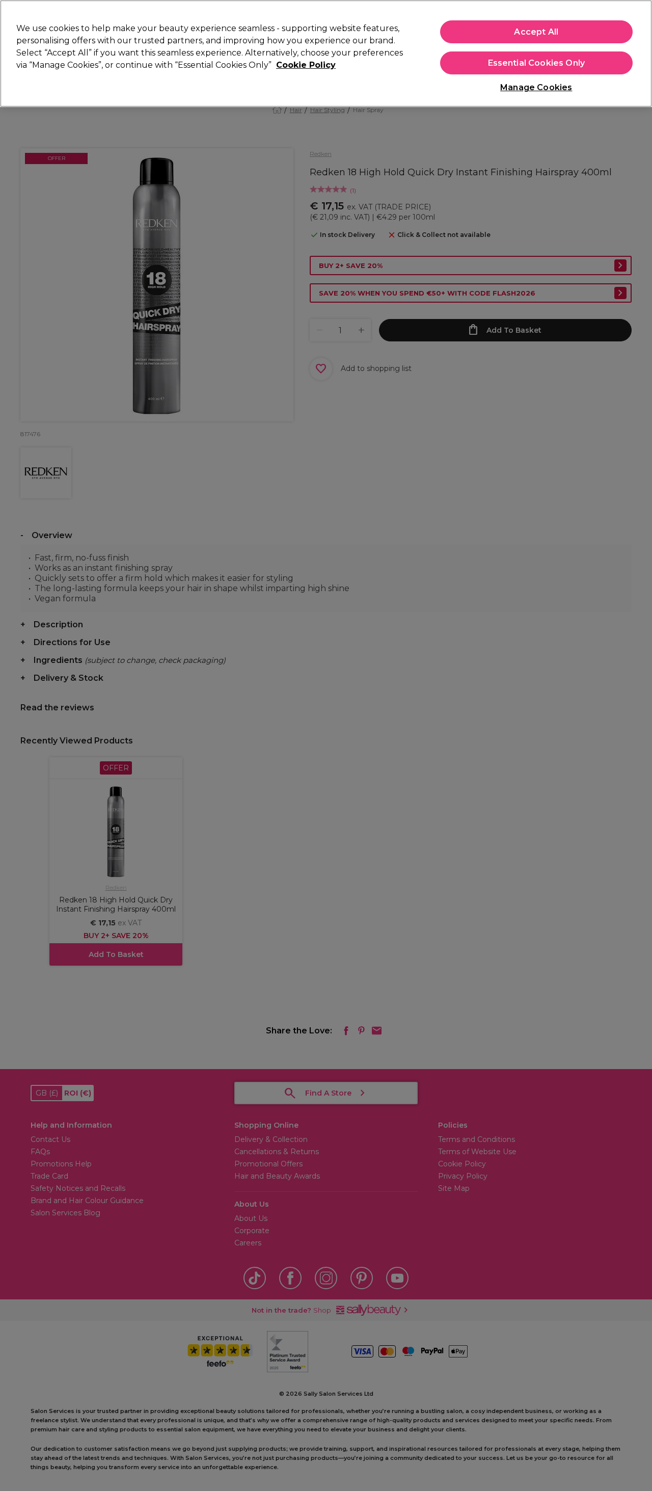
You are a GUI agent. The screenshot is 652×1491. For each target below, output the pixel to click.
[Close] (635, 52)
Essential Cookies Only (536, 63)
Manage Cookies (536, 87)
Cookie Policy (306, 65)
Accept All (536, 32)
